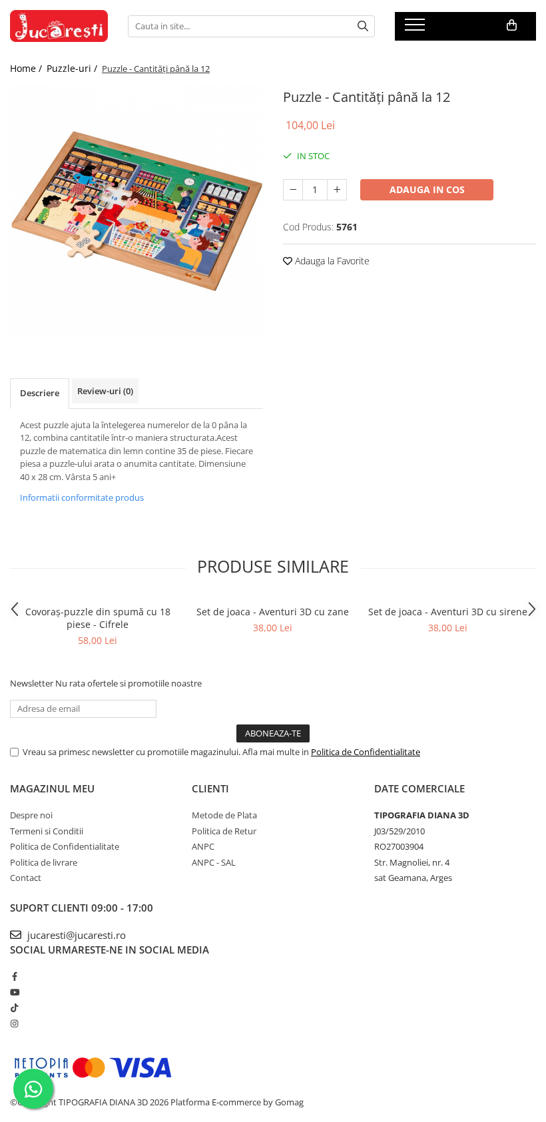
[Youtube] (14, 992)
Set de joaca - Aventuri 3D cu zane (272, 611)
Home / (27, 68)
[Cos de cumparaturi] (511, 25)
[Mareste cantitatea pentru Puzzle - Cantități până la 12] (337, 189)
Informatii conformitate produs (82, 497)
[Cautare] (363, 26)
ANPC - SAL (214, 862)
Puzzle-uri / (73, 68)
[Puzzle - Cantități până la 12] (136, 211)
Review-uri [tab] (105, 391)
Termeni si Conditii (46, 831)
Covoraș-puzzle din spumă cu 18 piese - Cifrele (97, 618)
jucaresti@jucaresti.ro (75, 935)
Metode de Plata (224, 815)
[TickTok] (14, 1007)
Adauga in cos (427, 189)
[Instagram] (14, 1023)
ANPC (203, 846)
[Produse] (416, 29)
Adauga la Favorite (331, 260)
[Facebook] (14, 976)
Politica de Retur (224, 831)
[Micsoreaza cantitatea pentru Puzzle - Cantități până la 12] (293, 189)
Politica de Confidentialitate (365, 752)
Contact (25, 878)
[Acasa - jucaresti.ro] (59, 26)
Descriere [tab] (39, 393)
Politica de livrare (43, 862)
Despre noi (31, 815)
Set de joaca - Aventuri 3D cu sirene (447, 611)
